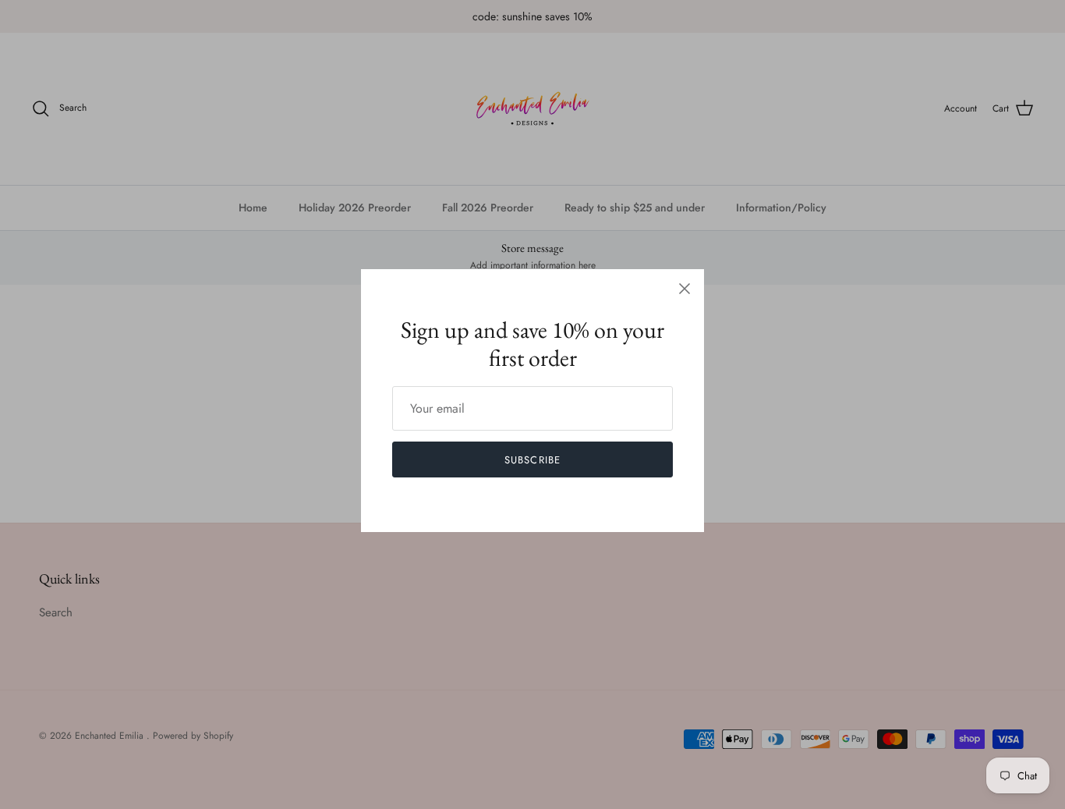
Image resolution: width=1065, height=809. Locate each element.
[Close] (684, 288)
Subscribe (532, 459)
